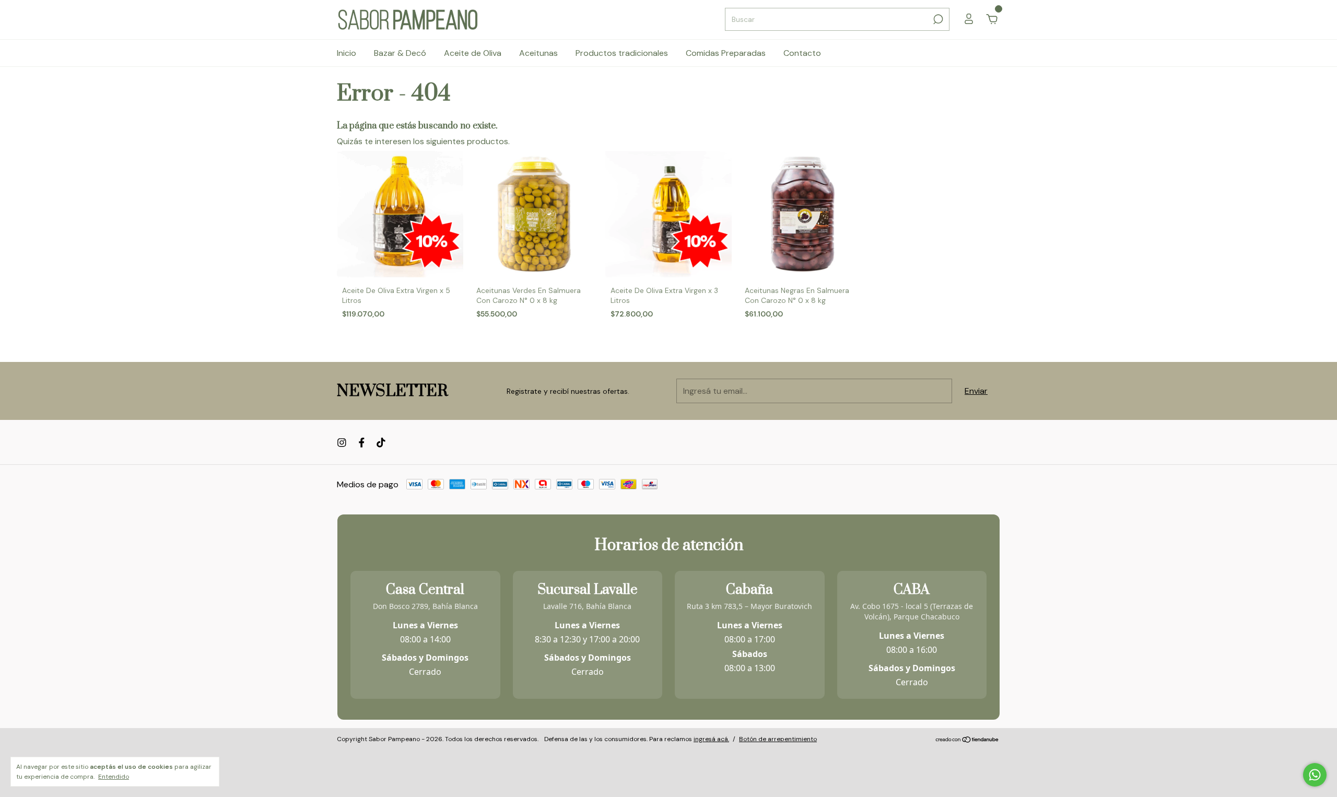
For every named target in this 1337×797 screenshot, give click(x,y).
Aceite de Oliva (472, 53)
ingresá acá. (711, 739)
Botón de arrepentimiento (778, 739)
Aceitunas (538, 53)
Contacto (802, 53)
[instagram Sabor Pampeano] (342, 443)
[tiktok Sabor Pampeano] (381, 443)
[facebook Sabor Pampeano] (362, 443)
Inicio (346, 53)
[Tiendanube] (967, 740)
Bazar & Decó (400, 53)
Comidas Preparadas (726, 53)
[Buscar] (937, 19)
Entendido (113, 776)
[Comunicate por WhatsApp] (1315, 775)
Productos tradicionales (622, 53)
